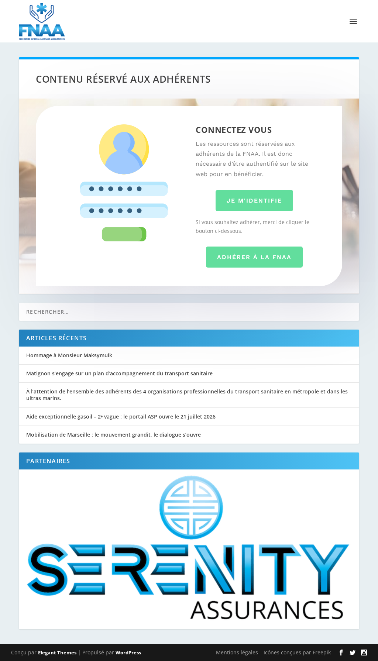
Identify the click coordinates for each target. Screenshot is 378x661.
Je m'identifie (254, 200)
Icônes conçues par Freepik (297, 652)
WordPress (128, 652)
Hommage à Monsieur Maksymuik (69, 355)
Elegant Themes (57, 652)
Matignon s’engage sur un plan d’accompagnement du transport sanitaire (119, 373)
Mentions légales (237, 652)
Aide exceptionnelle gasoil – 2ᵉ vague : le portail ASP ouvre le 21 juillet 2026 (121, 416)
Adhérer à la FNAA (254, 257)
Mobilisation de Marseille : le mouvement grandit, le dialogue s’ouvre (113, 434)
